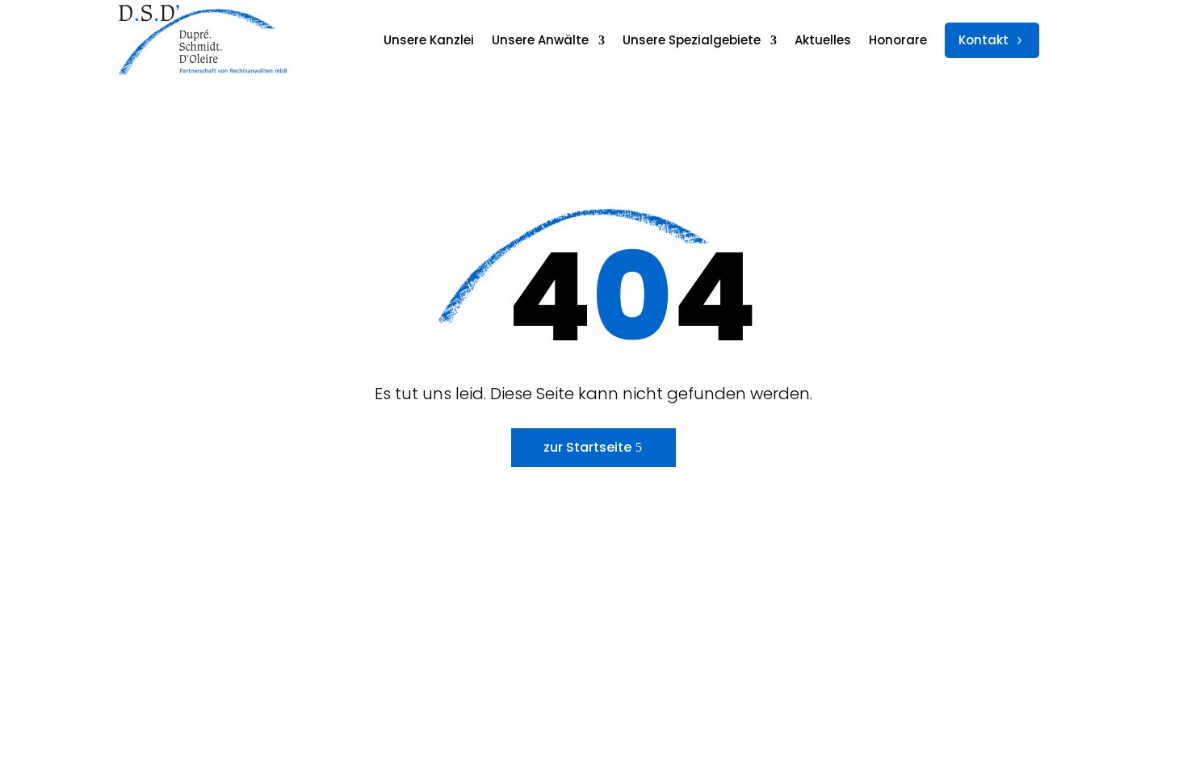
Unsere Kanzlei (429, 39)
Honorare (898, 39)
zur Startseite (587, 447)
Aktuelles (823, 39)
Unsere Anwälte (540, 39)
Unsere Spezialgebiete (692, 39)
